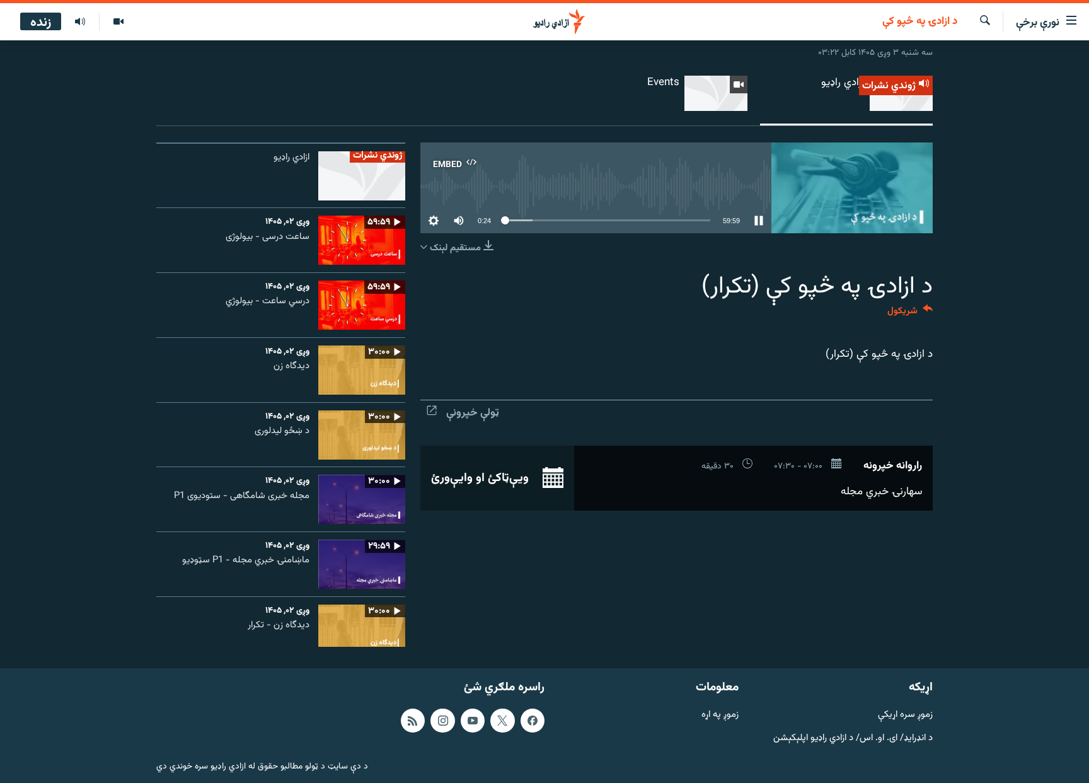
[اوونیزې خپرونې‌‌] (80, 22)
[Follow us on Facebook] (532, 721)
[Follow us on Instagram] (442, 721)
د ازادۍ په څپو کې (919, 22)
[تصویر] (118, 22)
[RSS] (413, 721)
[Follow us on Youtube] (473, 721)
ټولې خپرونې (472, 413)
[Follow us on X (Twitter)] (502, 721)
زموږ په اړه (720, 715)
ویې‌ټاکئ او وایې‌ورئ (481, 477)
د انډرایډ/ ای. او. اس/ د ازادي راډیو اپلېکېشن (853, 738)
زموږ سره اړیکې (905, 715)
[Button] (910, 313)
